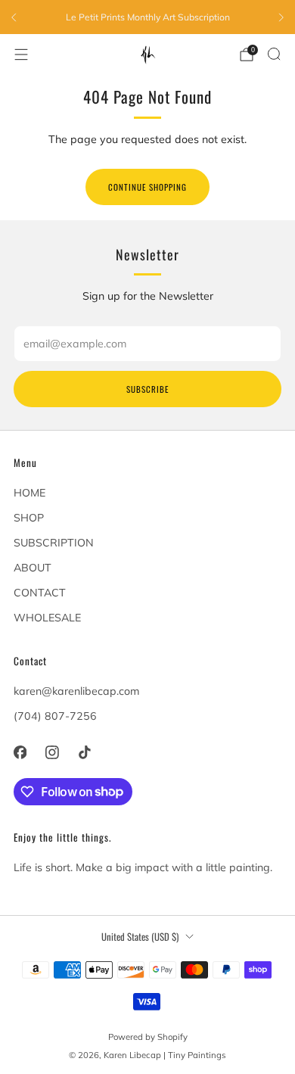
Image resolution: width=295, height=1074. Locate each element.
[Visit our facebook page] (20, 752)
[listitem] (147, 17)
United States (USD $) (140, 936)
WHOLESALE (47, 617)
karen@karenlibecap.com (76, 691)
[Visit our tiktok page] (84, 752)
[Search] (273, 53)
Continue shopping (147, 187)
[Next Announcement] (281, 17)
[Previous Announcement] (14, 17)
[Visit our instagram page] (52, 752)
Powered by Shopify (148, 1037)
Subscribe (147, 389)
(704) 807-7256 (55, 716)
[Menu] (21, 54)
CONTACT (40, 592)
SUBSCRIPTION (54, 542)
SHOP (29, 518)
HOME (29, 493)
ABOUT (32, 567)
